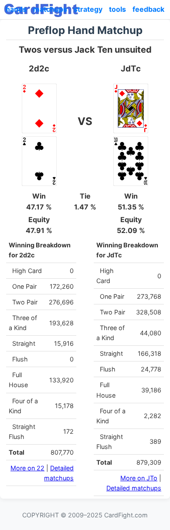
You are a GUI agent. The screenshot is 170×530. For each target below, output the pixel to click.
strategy (88, 9)
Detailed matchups (133, 488)
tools (117, 9)
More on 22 (27, 468)
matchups (50, 9)
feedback (148, 9)
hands (16, 9)
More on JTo (138, 478)
